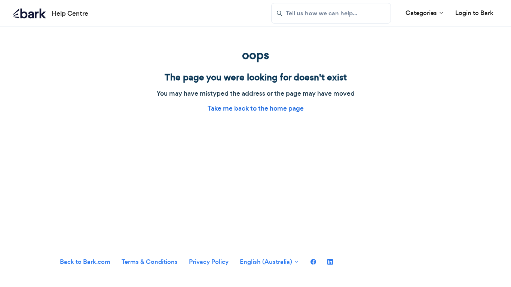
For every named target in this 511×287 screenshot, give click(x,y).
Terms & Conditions (150, 261)
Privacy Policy (209, 261)
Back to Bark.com (85, 261)
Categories (422, 13)
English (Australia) (267, 261)
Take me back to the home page (256, 108)
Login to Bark (474, 13)
